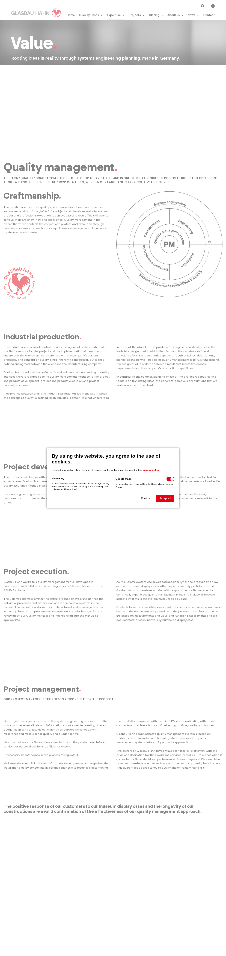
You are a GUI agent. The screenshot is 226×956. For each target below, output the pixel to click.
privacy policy (150, 470)
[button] (145, 498)
